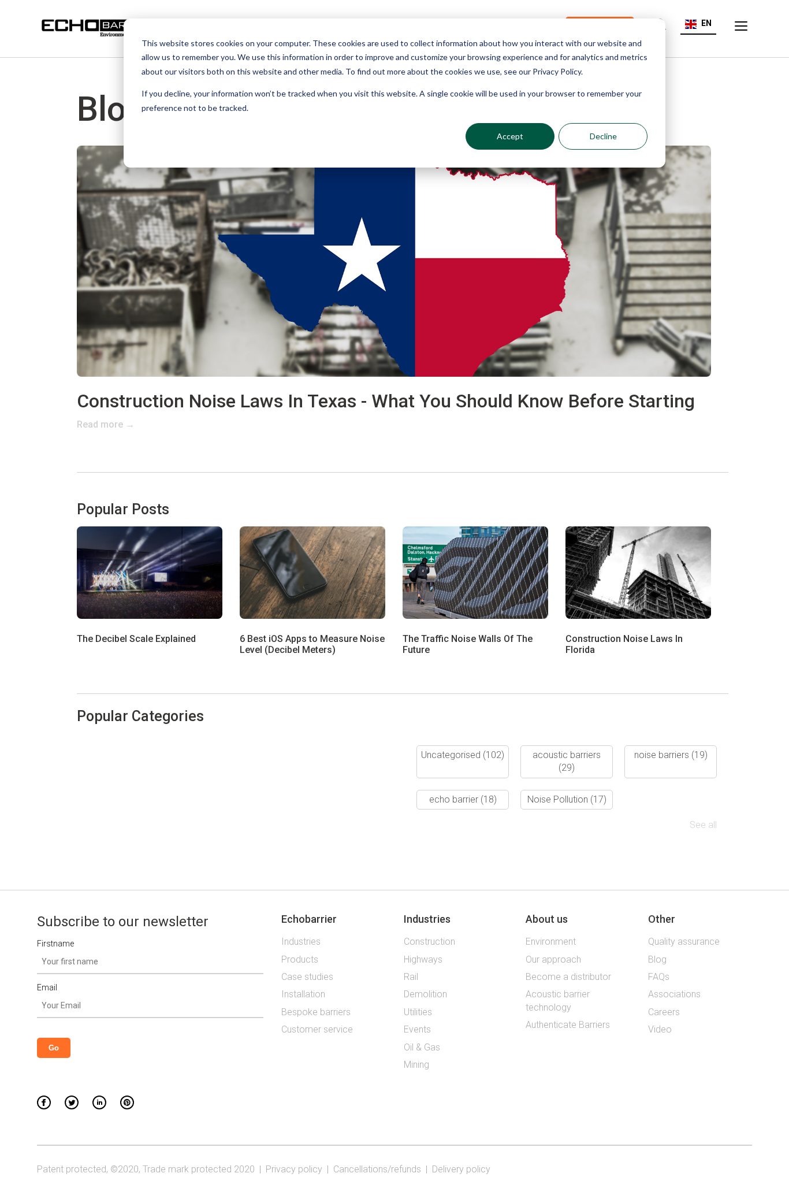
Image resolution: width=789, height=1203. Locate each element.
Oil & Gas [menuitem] (422, 1047)
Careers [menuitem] (664, 1012)
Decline (603, 136)
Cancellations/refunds (377, 1169)
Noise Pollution (566, 799)
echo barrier (463, 799)
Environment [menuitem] (551, 941)
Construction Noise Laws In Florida (624, 644)
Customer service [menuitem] (317, 1029)
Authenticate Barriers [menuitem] (568, 1024)
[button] (698, 23)
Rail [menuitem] (411, 976)
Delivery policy (461, 1169)
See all (703, 824)
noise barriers (671, 754)
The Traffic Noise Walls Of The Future (468, 644)
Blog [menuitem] (657, 959)
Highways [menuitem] (423, 959)
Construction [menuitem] (429, 941)
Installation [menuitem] (303, 994)
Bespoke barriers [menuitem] (316, 1012)
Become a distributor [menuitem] (568, 976)
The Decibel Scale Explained (136, 638)
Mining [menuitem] (416, 1064)
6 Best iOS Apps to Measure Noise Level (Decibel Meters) (312, 644)
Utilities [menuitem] (418, 1012)
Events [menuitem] (417, 1029)
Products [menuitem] (299, 959)
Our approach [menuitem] (553, 959)
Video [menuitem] (660, 1029)
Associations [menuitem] (674, 994)
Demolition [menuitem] (425, 994)
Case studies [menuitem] (307, 976)
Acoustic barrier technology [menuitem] (558, 1000)
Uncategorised (462, 754)
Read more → (106, 424)
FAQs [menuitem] (658, 976)
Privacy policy (294, 1169)
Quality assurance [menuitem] (684, 941)
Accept (510, 136)
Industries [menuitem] (301, 941)
